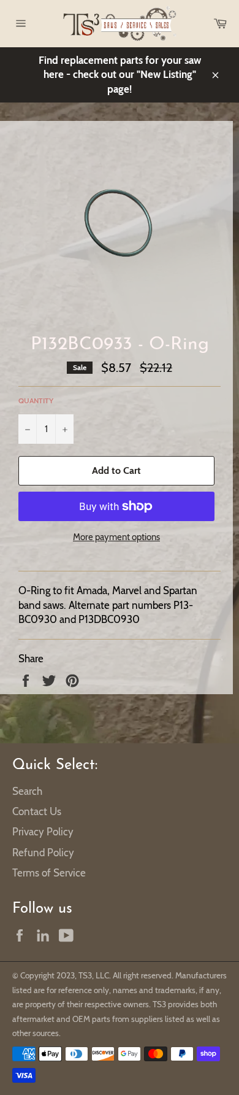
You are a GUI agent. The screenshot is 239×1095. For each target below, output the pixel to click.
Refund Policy (43, 852)
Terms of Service (49, 873)
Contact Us (36, 811)
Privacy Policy (43, 832)
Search (27, 791)
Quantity (35, 400)
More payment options (116, 537)
